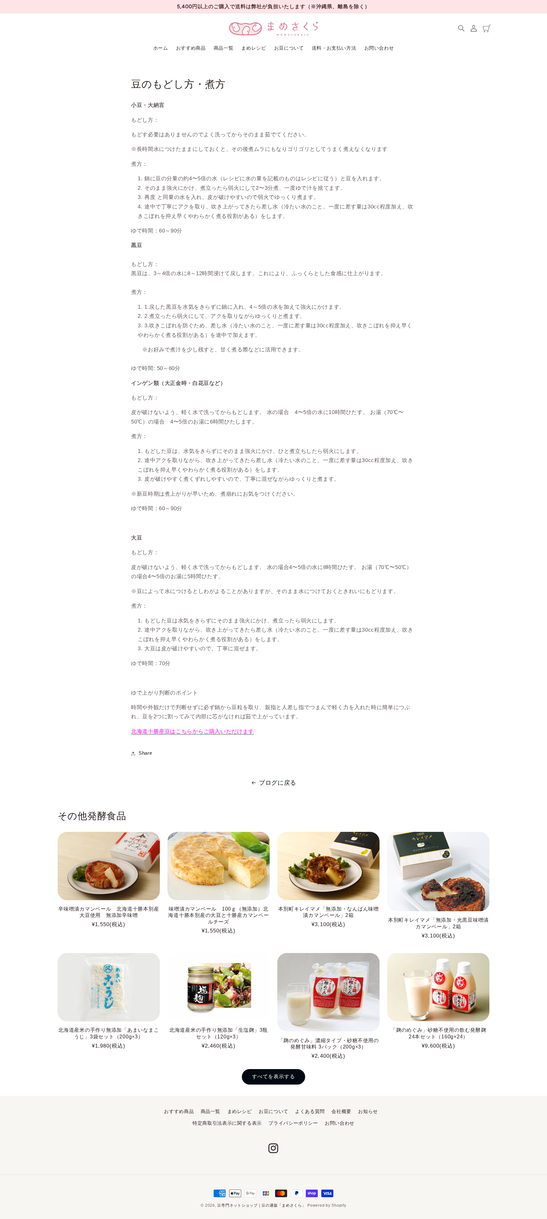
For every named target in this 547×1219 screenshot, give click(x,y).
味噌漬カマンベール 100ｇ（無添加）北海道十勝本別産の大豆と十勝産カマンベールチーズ (218, 915)
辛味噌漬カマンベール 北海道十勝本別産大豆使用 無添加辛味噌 (108, 912)
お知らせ (368, 1111)
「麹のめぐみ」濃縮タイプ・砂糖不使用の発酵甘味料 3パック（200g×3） (328, 1043)
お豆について (273, 1111)
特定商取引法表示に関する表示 (227, 1123)
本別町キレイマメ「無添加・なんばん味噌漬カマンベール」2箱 (328, 912)
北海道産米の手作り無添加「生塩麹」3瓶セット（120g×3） (218, 1033)
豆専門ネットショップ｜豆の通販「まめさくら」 (261, 1205)
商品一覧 (211, 1111)
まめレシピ (239, 1111)
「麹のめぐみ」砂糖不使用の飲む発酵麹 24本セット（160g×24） (438, 1033)
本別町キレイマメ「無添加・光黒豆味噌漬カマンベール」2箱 (438, 923)
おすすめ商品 (179, 1111)
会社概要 (341, 1111)
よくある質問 (310, 1111)
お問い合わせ (340, 1123)
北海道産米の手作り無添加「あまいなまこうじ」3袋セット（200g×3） (108, 1033)
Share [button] (145, 753)
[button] (461, 28)
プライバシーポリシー (293, 1123)
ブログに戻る (277, 782)
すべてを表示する (273, 1076)
